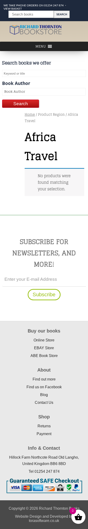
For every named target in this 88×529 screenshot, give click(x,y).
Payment (44, 434)
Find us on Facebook (44, 387)
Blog (44, 395)
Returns (44, 426)
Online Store (44, 340)
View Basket (13, 8)
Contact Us (44, 403)
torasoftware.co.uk (44, 521)
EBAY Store (44, 348)
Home (30, 114)
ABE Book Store (44, 356)
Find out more (44, 379)
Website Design (28, 516)
